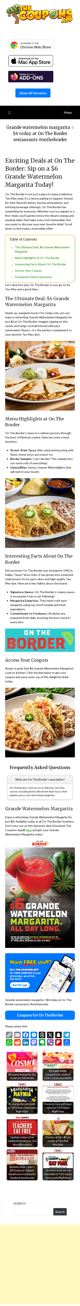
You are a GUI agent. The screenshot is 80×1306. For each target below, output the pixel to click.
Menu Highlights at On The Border (37, 258)
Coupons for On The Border (40, 1015)
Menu (68, 112)
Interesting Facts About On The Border (40, 264)
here (29, 830)
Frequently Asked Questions (33, 277)
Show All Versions (32, 93)
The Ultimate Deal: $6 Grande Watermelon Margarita (42, 249)
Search (19, 1203)
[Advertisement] (40, 1265)
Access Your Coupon (28, 270)
